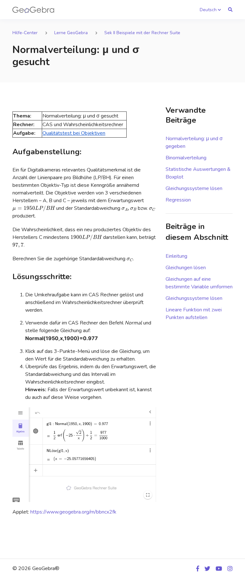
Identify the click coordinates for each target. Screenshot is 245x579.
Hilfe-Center (25, 33)
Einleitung (176, 256)
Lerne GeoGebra (71, 33)
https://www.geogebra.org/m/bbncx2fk (73, 511)
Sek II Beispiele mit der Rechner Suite (142, 33)
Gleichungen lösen (186, 267)
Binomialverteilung (186, 157)
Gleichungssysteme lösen (194, 188)
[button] (210, 10)
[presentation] (33, 208)
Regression (178, 199)
